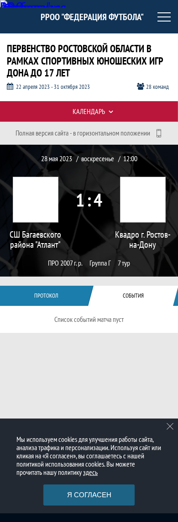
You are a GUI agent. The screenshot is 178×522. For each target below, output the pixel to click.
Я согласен (89, 495)
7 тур (124, 263)
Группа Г (100, 263)
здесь (90, 472)
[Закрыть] (170, 426)
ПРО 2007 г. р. (65, 263)
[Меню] (164, 17)
